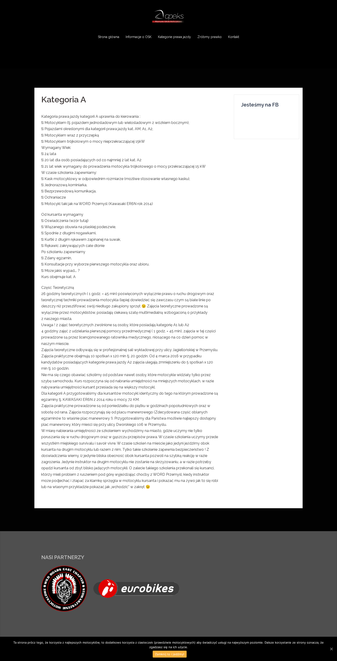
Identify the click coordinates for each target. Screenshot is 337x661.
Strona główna (108, 37)
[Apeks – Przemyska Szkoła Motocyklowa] (168, 17)
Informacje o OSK (139, 37)
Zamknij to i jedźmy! (169, 654)
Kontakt (233, 37)
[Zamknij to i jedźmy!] (331, 649)
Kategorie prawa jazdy (174, 37)
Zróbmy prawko (209, 37)
